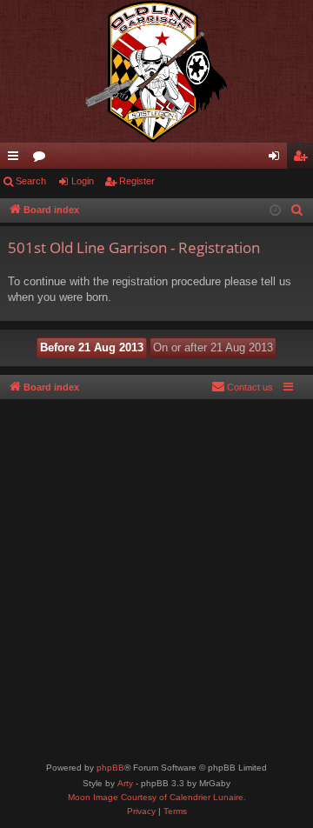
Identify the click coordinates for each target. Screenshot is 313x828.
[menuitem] (297, 210)
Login (82, 181)
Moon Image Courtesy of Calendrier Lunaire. (157, 797)
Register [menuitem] (303, 159)
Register (137, 181)
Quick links (16, 159)
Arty (125, 783)
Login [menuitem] (277, 159)
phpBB (110, 767)
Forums (42, 159)
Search (31, 181)
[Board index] (156, 71)
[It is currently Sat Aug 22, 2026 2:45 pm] (275, 211)
